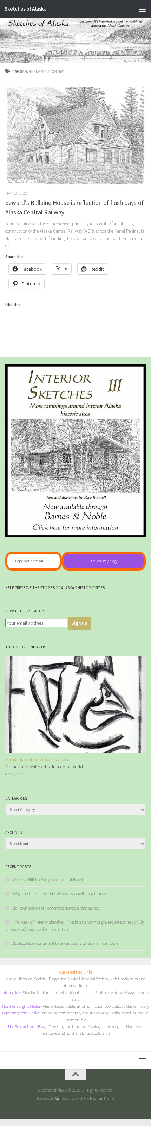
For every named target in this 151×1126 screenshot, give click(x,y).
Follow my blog (104, 561)
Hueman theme (102, 1098)
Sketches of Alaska (25, 8)
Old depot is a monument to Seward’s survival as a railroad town (65, 943)
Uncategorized (55, 759)
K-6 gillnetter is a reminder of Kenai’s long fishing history (59, 893)
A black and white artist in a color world (44, 767)
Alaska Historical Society (26, 978)
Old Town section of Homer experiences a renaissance (55, 908)
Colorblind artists (22, 759)
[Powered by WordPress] (57, 1098)
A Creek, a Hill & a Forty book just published (47, 879)
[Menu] (142, 9)
